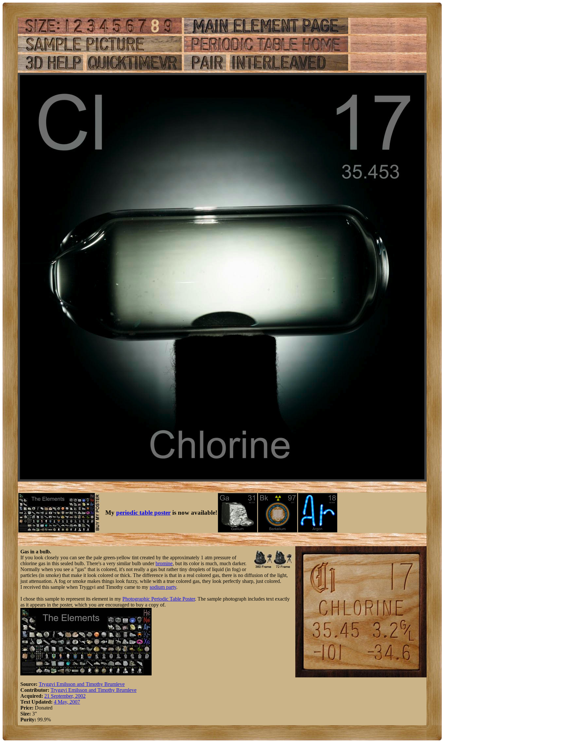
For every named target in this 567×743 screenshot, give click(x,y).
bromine (164, 563)
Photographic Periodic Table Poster (158, 599)
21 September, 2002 (65, 696)
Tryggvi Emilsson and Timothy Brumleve (82, 684)
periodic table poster (143, 512)
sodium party (163, 587)
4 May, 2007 (67, 702)
